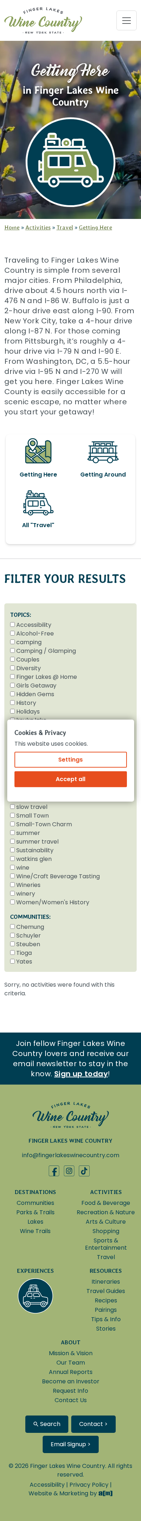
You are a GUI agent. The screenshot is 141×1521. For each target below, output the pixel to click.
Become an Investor (70, 1381)
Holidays (28, 711)
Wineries (28, 885)
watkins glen (34, 859)
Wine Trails (35, 1231)
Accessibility (33, 625)
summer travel (37, 841)
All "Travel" (38, 525)
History (26, 703)
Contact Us (71, 1400)
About (71, 1342)
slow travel (31, 807)
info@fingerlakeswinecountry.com (70, 1155)
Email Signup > (71, 1444)
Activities (38, 227)
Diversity (28, 668)
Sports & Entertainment (106, 1244)
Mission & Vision (71, 1353)
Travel (64, 227)
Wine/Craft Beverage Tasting (58, 876)
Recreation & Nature (106, 1212)
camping (29, 642)
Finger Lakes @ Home (46, 677)
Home (12, 227)
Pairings (106, 1310)
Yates (24, 961)
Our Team (70, 1362)
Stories (106, 1328)
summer (28, 833)
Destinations (35, 1192)
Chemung (30, 927)
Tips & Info (106, 1319)
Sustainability (35, 850)
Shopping (106, 1231)
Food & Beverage (105, 1203)
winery (25, 893)
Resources (106, 1270)
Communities (35, 1203)
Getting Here (95, 227)
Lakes (35, 1222)
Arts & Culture (106, 1222)
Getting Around (103, 474)
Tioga (24, 953)
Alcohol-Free (35, 633)
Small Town (32, 815)
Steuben (28, 944)
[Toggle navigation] (126, 20)
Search (49, 1424)
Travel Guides (105, 1291)
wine (22, 867)
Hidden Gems (35, 694)
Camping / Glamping (46, 651)
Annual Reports (71, 1372)
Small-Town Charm (44, 824)
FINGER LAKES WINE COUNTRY (70, 1140)
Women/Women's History (52, 902)
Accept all (70, 779)
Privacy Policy (88, 1485)
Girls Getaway (36, 685)
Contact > (93, 1424)
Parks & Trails (35, 1212)
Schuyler (28, 935)
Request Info (70, 1391)
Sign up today (81, 1074)
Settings (70, 759)
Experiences (35, 1270)
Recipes (106, 1300)
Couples (27, 659)
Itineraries (105, 1281)
